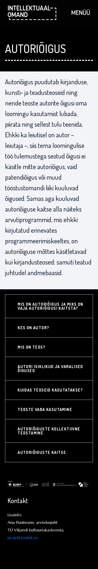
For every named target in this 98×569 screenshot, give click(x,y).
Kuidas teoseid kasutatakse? (50, 390)
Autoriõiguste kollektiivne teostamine (49, 430)
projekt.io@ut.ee (23, 537)
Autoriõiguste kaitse (42, 452)
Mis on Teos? (31, 347)
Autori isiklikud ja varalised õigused (50, 368)
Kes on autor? (33, 327)
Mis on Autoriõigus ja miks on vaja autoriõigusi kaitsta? (50, 306)
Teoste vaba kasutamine (45, 409)
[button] (49, 306)
